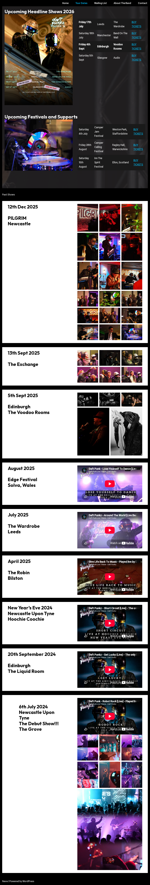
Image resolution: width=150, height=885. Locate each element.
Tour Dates (81, 3)
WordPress (28, 881)
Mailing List (100, 3)
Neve (5, 881)
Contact (142, 3)
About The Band (122, 3)
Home (65, 3)
